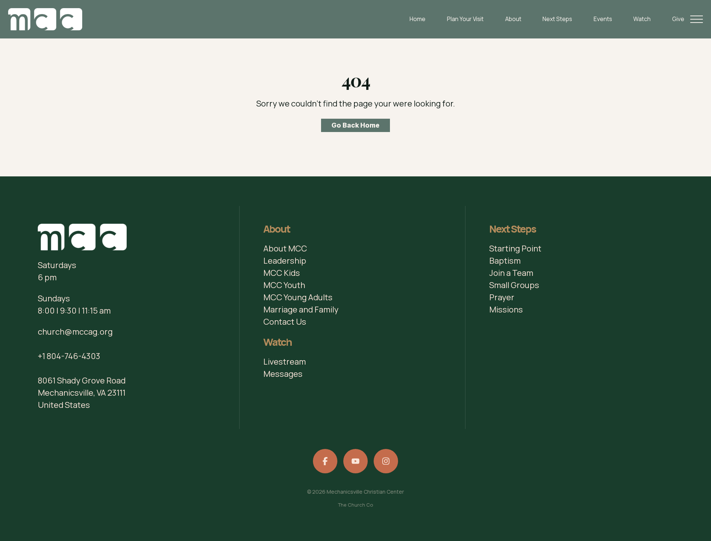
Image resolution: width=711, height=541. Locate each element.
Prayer (501, 297)
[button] (696, 19)
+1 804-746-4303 (69, 356)
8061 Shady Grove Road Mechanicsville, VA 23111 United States (82, 392)
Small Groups (514, 285)
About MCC (285, 248)
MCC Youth (284, 285)
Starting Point (515, 248)
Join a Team (511, 272)
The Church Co (355, 504)
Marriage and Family (300, 309)
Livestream (284, 361)
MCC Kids (281, 272)
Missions (506, 309)
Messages (283, 373)
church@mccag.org (75, 331)
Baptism (505, 260)
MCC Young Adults (298, 297)
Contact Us (284, 321)
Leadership (284, 260)
